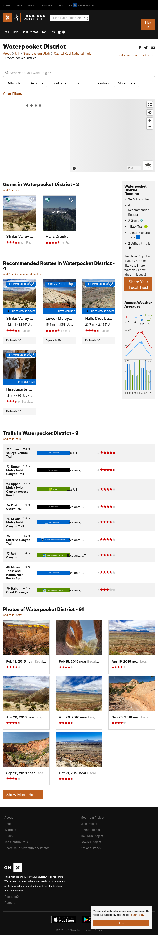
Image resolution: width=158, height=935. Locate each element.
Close (121, 923)
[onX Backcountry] (82, 5)
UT (17, 53)
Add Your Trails (12, 439)
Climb (7, 5)
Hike (31, 5)
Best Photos (30, 32)
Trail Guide (11, 32)
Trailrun (46, 5)
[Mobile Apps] (61, 32)
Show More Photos (23, 794)
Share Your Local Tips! (138, 284)
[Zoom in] (150, 121)
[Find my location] (150, 112)
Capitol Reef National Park (72, 53)
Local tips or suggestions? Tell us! (136, 55)
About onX (11, 896)
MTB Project (88, 823)
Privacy (98, 929)
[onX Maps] (13, 870)
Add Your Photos (12, 615)
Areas (7, 53)
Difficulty (14, 83)
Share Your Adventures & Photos (26, 848)
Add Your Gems (12, 190)
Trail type (59, 83)
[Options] (148, 165)
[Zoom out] (150, 126)
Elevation (101, 83)
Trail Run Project (91, 836)
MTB (19, 5)
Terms (87, 929)
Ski (61, 5)
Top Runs (48, 32)
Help (7, 823)
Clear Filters (12, 93)
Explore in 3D (13, 340)
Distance (36, 83)
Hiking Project (90, 829)
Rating (80, 83)
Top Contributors (16, 842)
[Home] (26, 17)
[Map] (112, 135)
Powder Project (90, 842)
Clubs (8, 836)
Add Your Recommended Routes (22, 274)
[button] (140, 47)
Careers (9, 902)
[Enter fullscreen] (150, 104)
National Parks (90, 848)
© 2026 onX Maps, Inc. (68, 929)
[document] (121, 917)
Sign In (148, 25)
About (8, 817)
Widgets (10, 829)
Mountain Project (92, 817)
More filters (126, 83)
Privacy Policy (137, 915)
